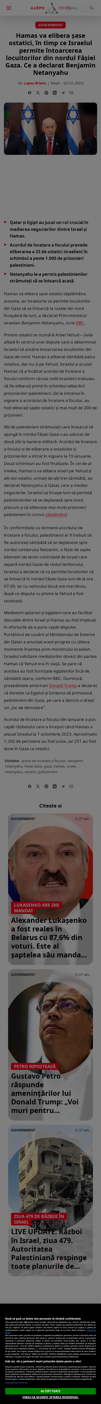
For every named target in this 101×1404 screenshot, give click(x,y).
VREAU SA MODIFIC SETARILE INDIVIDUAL (50, 1397)
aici (36, 1348)
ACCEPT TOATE (50, 1391)
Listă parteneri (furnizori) (16, 1382)
